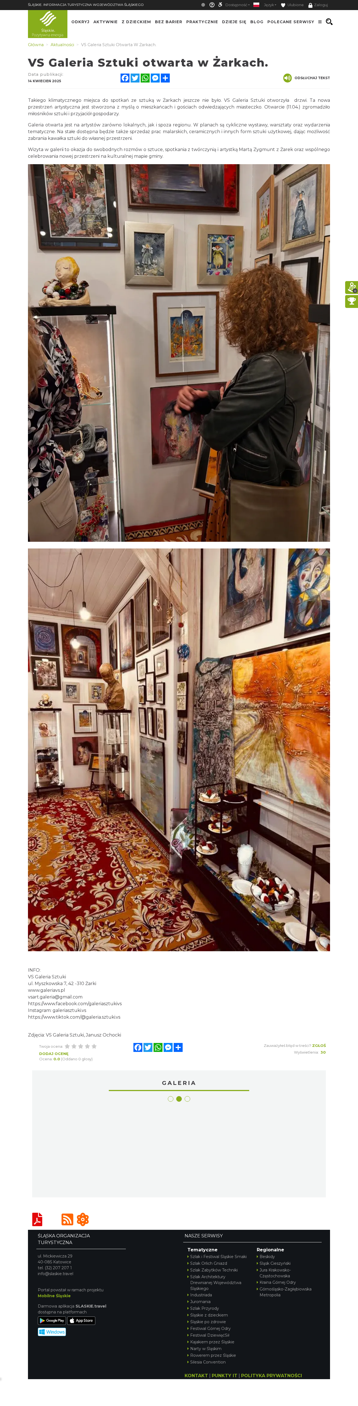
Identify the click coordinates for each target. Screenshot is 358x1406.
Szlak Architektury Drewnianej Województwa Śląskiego (215, 1282)
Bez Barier (168, 22)
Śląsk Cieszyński (275, 1263)
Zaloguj (321, 5)
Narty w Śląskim (206, 1348)
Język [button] (269, 5)
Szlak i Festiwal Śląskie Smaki (218, 1256)
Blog (256, 22)
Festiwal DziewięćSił (209, 1335)
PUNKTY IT (224, 1375)
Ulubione (295, 5)
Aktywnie (105, 22)
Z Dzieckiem (136, 22)
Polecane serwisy (290, 22)
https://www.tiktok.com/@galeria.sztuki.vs (74, 1017)
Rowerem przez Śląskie (213, 1355)
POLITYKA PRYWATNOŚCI (271, 1375)
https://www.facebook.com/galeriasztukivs (75, 1003)
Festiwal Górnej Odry (210, 1328)
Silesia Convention (208, 1362)
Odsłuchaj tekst (312, 78)
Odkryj (80, 22)
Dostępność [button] (236, 5)
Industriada (201, 1294)
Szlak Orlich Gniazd (208, 1263)
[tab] (170, 1099)
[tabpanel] (71, 1149)
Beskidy (267, 1256)
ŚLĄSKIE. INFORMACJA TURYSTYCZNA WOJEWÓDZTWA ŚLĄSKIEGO (86, 5)
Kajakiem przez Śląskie (212, 1341)
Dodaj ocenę (54, 1053)
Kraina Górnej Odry (278, 1282)
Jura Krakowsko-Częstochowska (275, 1273)
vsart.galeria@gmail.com (55, 997)
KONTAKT (196, 1375)
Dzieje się (234, 22)
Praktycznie (202, 22)
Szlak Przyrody (204, 1308)
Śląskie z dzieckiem (209, 1315)
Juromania (200, 1301)
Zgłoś (319, 1045)
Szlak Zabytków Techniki (214, 1270)
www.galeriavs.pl (46, 990)
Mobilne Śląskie (54, 1295)
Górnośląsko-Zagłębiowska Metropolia (286, 1292)
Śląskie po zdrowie (208, 1321)
